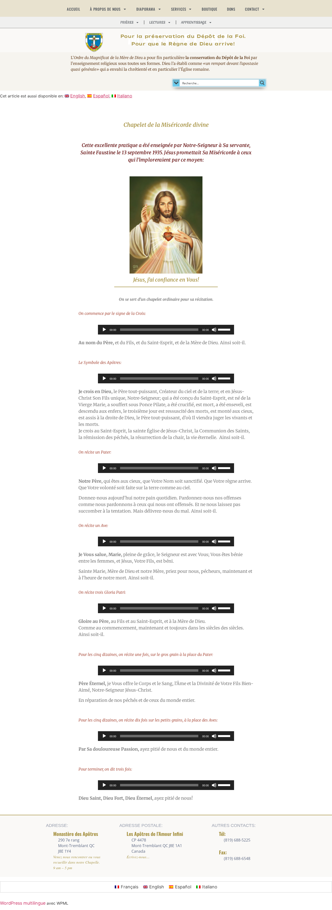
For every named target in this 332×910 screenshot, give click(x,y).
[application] (166, 330)
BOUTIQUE (209, 9)
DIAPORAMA (145, 9)
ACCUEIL (73, 9)
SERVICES (178, 9)
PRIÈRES (126, 22)
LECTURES (157, 22)
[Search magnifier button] (262, 82)
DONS (231, 9)
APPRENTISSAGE (193, 22)
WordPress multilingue (22, 903)
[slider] (225, 329)
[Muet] (214, 329)
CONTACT (252, 9)
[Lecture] (104, 329)
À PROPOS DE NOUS (105, 9)
